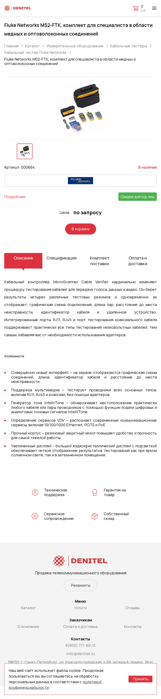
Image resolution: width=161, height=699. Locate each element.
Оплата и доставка (137, 260)
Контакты (132, 626)
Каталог (28, 607)
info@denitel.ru (80, 653)
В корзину (80, 228)
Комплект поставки (99, 260)
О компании (28, 626)
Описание (23, 258)
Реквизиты (80, 585)
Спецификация (61, 258)
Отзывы (133, 607)
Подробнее (14, 196)
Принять (140, 678)
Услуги (80, 607)
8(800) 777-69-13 (80, 645)
